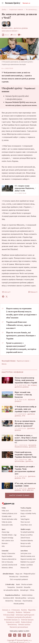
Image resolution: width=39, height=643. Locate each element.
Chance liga (5, 532)
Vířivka (32, 590)
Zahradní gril (24, 590)
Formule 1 (5, 543)
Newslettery (12, 624)
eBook (7, 35)
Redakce (19, 612)
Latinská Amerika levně (9, 565)
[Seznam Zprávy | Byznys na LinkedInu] (29, 635)
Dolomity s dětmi (7, 568)
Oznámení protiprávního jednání (18, 617)
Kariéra (24, 610)
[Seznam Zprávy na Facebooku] (9, 635)
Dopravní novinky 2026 (28, 559)
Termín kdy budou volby (9, 519)
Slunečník (19, 587)
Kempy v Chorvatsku (8, 553)
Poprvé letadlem (7, 556)
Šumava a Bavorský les (9, 559)
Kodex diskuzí (26, 622)
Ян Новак (32, 385)
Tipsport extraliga (7, 538)
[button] (19, 49)
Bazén (18, 584)
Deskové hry (9, 601)
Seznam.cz (26, 3)
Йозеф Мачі (7, 28)
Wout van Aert (25, 522)
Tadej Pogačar (25, 519)
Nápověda (32, 610)
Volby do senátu (7, 522)
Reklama (27, 612)
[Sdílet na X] (7, 296)
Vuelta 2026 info (26, 511)
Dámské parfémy (20, 598)
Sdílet (14, 35)
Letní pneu (31, 598)
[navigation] (2, 3)
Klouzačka (27, 587)
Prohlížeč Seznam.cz (12, 620)
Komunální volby (7, 525)
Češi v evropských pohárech (19, 579)
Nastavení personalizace (19, 627)
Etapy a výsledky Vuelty (28, 513)
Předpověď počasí (29, 574)
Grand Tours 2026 (26, 525)
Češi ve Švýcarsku (7, 562)
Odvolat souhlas (24, 624)
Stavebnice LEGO (8, 598)
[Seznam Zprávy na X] (14, 635)
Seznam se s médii (13, 622)
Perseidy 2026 (13, 577)
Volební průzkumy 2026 (9, 513)
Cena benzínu (24, 577)
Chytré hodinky (27, 601)
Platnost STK (25, 568)
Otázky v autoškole (27, 565)
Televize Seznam (27, 620)
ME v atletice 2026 (8, 541)
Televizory (18, 601)
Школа (4, 364)
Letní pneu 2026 (26, 553)
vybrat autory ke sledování (9, 31)
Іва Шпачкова (23, 460)
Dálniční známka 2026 (28, 556)
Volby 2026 (5, 511)
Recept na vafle (26, 543)
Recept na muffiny (27, 535)
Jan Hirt (23, 516)
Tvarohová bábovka (27, 541)
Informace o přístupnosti (25, 615)
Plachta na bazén (26, 584)
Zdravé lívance (25, 538)
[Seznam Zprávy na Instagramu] (19, 635)
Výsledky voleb (6, 516)
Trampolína (11, 587)
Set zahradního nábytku (11, 590)
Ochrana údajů (8, 615)
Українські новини (23, 361)
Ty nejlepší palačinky (27, 532)
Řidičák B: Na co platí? (28, 562)
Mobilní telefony (27, 595)
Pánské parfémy (19, 604)
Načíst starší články (19, 495)
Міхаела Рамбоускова (25, 446)
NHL (3, 546)
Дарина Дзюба (21, 28)
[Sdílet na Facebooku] (3, 296)
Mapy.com (18, 574)
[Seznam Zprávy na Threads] (24, 635)
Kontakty (11, 612)
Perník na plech (26, 546)
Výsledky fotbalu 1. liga (9, 535)
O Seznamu (15, 610)
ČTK (23, 416)
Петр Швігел (28, 490)
